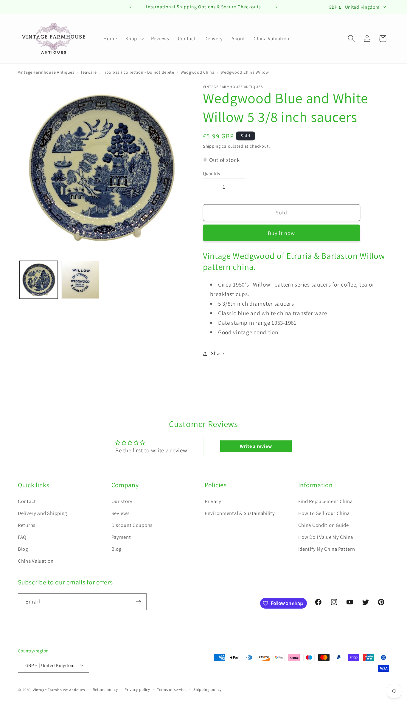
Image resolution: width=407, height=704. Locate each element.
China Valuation (36, 561)
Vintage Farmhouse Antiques (46, 72)
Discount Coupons (132, 525)
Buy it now (281, 233)
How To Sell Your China (324, 513)
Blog (23, 549)
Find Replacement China (325, 501)
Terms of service (171, 689)
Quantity (211, 173)
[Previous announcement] (130, 7)
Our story (122, 501)
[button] (134, 38)
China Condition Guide (323, 525)
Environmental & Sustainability (240, 513)
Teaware (88, 72)
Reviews (120, 513)
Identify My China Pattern (326, 549)
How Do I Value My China (325, 537)
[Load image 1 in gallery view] (39, 280)
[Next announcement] (276, 7)
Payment (121, 537)
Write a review (256, 446)
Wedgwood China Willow (244, 72)
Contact (27, 501)
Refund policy (105, 689)
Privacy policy (137, 689)
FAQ (22, 537)
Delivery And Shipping (42, 513)
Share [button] (217, 353)
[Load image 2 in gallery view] (80, 280)
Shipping (212, 146)
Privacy (213, 501)
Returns (26, 525)
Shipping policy (207, 689)
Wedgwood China (198, 72)
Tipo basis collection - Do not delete (138, 72)
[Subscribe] (138, 601)
